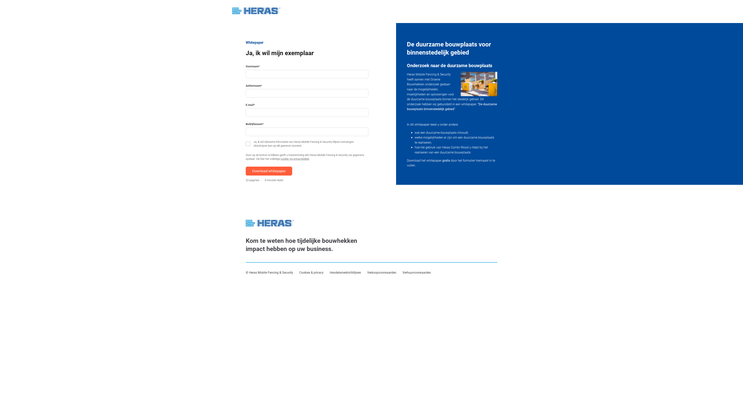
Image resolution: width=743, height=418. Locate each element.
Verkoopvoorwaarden (381, 272)
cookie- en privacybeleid (295, 159)
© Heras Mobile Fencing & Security (269, 272)
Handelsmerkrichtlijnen (345, 272)
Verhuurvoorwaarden (416, 272)
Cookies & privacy (311, 272)
